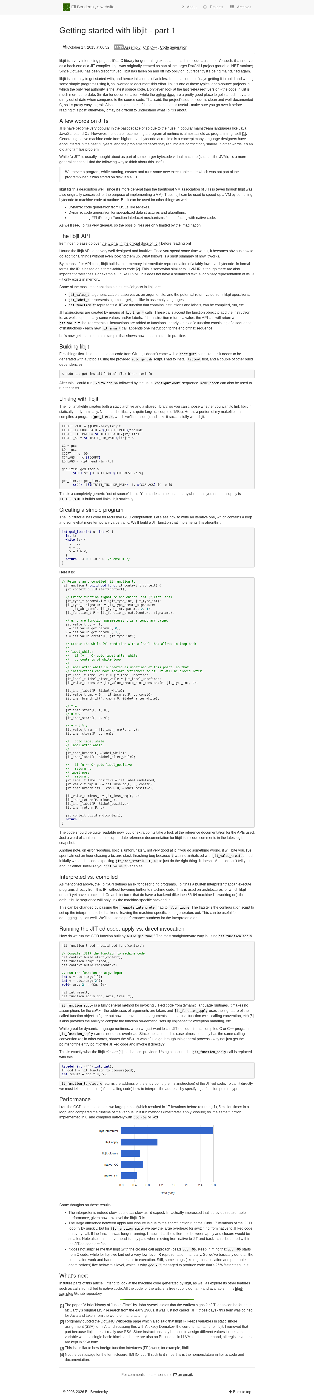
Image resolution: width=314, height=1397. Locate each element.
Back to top (242, 1392)
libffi (185, 1348)
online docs (165, 95)
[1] (244, 134)
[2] (138, 269)
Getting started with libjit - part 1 (117, 30)
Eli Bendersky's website (92, 7)
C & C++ (150, 47)
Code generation (173, 47)
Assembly (132, 47)
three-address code (119, 269)
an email (184, 1375)
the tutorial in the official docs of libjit (131, 243)
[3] (252, 1016)
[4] (121, 1052)
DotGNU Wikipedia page (121, 1321)
